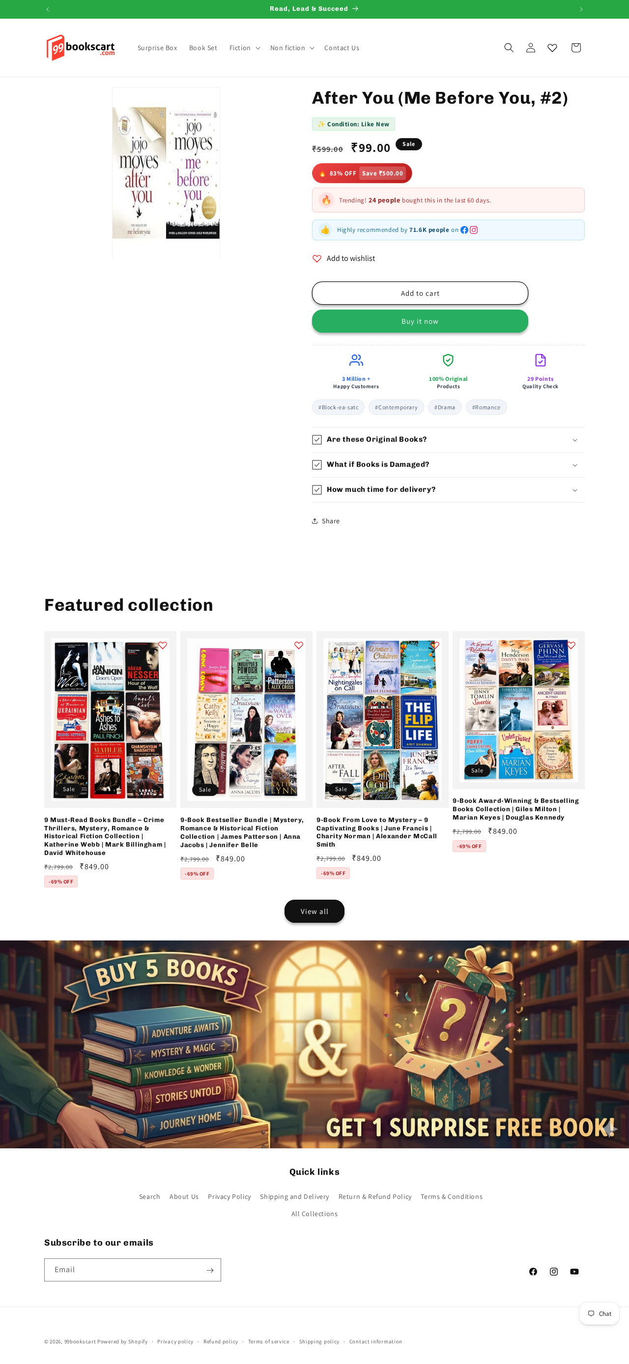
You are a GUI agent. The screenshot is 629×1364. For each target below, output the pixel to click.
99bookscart (80, 1341)
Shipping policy (319, 1340)
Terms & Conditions (452, 1196)
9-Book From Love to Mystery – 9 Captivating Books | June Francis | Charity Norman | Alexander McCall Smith (376, 832)
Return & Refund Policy (375, 1196)
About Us (184, 1196)
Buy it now (420, 321)
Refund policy (220, 1340)
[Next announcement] (581, 9)
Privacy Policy (229, 1196)
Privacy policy (175, 1340)
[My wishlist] (552, 47)
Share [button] (331, 520)
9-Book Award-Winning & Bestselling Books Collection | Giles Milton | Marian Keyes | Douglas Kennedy (516, 809)
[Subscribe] (210, 1270)
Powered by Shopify (122, 1341)
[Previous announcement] (47, 9)
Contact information (375, 1340)
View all (315, 911)
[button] (244, 47)
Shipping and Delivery (294, 1196)
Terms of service (268, 1340)
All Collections (314, 1213)
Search (150, 1196)
